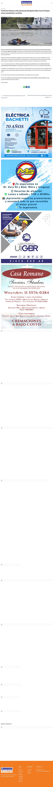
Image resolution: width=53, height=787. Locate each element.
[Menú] (2, 3)
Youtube (29, 772)
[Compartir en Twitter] (29, 87)
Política (20, 769)
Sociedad (20, 774)
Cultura (20, 772)
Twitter (29, 771)
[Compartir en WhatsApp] (24, 87)
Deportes (21, 779)
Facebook (29, 769)
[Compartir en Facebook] (26, 87)
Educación (21, 771)
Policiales (3, 8)
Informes (20, 781)
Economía (21, 776)
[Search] (51, 3)
